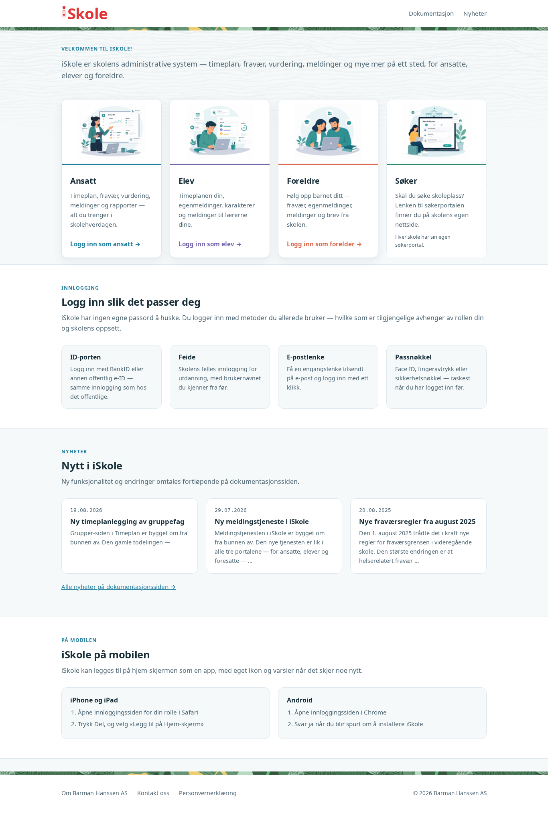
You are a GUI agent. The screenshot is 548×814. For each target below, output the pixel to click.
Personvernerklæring (208, 793)
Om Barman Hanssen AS (94, 793)
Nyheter (475, 13)
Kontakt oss (153, 793)
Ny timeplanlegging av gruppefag (127, 521)
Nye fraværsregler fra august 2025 (417, 521)
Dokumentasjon (431, 13)
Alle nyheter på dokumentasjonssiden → (118, 587)
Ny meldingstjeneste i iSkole (262, 521)
